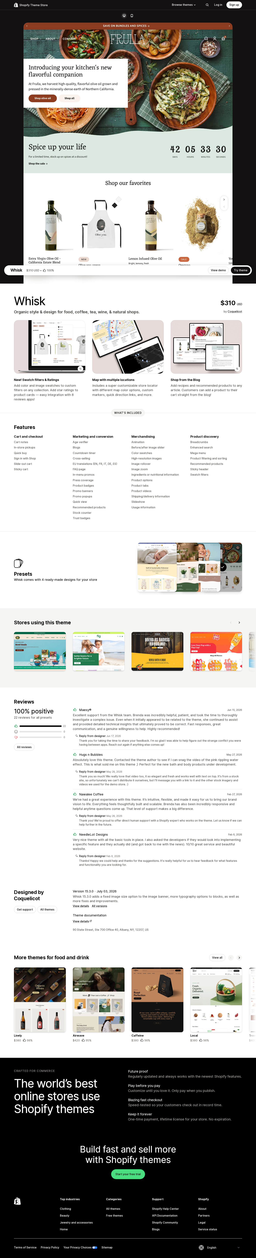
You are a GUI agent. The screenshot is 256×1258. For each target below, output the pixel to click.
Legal (201, 1222)
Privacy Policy (50, 1247)
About (202, 1208)
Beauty (64, 1215)
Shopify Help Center (165, 1208)
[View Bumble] (157, 567)
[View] (40, 652)
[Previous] (231, 622)
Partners (204, 1215)
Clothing (65, 1208)
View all (217, 957)
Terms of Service (25, 1247)
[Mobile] (132, 15)
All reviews (24, 747)
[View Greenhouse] (179, 567)
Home (64, 1229)
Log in (218, 4)
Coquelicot (235, 311)
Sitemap (107, 1247)
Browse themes (182, 4)
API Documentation (164, 1215)
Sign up (234, 4)
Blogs (156, 1229)
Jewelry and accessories (76, 1222)
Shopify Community (165, 1222)
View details (81, 906)
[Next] (239, 622)
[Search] (207, 5)
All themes (47, 909)
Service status (207, 1229)
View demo (218, 270)
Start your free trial (128, 1174)
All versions (99, 906)
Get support (25, 909)
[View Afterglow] (200, 567)
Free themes (114, 1215)
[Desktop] (124, 15)
